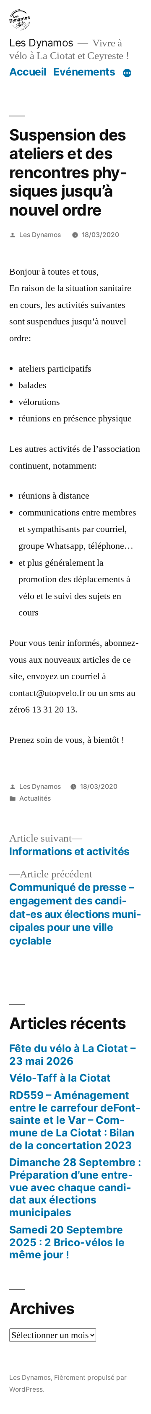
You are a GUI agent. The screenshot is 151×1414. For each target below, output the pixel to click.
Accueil (28, 71)
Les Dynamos (41, 42)
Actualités (35, 798)
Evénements (84, 71)
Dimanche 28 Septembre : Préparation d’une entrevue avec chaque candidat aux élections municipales (75, 1187)
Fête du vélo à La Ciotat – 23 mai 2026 (72, 1054)
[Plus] (127, 73)
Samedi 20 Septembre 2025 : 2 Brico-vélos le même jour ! (67, 1242)
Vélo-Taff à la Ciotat (60, 1077)
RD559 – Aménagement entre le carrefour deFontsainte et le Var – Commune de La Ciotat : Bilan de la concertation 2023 (75, 1120)
